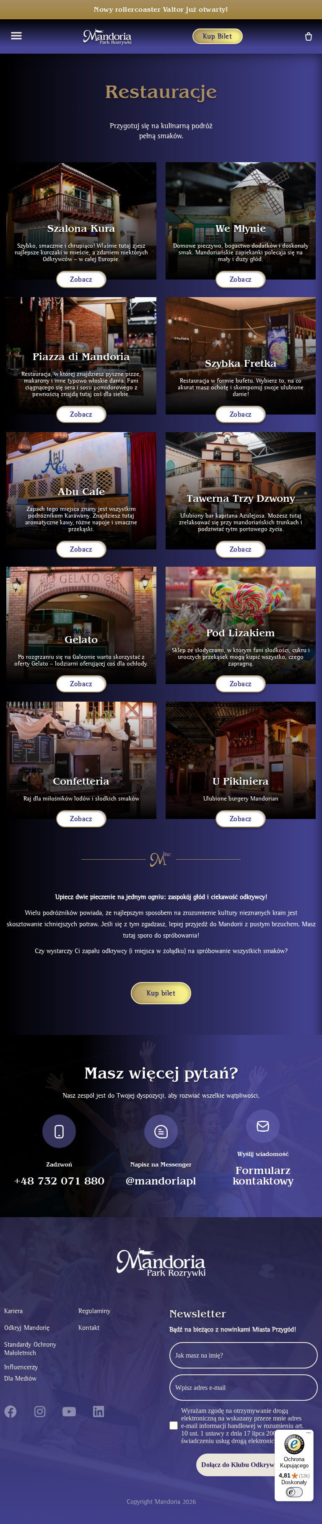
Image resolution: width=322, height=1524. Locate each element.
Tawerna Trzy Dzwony (241, 498)
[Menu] (309, 1435)
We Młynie (241, 228)
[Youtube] (69, 1411)
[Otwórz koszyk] (308, 36)
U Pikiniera (241, 781)
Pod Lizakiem (240, 633)
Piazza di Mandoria (81, 357)
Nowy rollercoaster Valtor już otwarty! (161, 9)
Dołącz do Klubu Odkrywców (243, 1464)
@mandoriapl (161, 1181)
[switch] (294, 1492)
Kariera (13, 1311)
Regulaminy (94, 1311)
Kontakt (88, 1328)
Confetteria (81, 781)
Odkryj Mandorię (26, 1328)
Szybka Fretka (241, 363)
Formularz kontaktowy (263, 1176)
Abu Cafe (81, 492)
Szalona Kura (81, 228)
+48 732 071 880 (59, 1181)
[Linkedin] (98, 1411)
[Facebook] (10, 1411)
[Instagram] (40, 1411)
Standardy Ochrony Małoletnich (30, 1348)
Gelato (81, 639)
